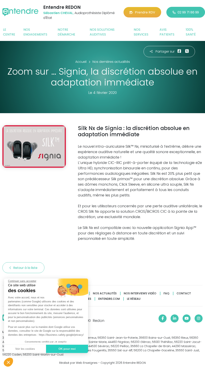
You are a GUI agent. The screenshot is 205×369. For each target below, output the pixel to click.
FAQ (166, 293)
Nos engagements (35, 32)
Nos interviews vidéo (140, 293)
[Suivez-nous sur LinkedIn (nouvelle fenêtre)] (175, 318)
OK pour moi (67, 348)
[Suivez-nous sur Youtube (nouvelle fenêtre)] (187, 318)
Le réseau (134, 299)
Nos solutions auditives (102, 32)
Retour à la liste (25, 267)
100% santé (191, 32)
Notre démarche (66, 32)
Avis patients (167, 32)
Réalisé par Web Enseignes (78, 363)
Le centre (9, 32)
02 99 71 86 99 (188, 12)
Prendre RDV (145, 12)
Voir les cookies (25, 348)
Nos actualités (105, 293)
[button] (8, 362)
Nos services (141, 32)
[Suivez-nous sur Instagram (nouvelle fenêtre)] (199, 318)
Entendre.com (109, 299)
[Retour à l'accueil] (20, 12)
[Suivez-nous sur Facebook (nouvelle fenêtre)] (163, 318)
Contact (184, 293)
